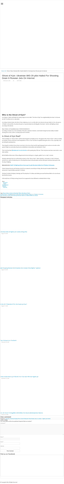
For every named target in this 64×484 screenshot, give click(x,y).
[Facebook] (30, 481)
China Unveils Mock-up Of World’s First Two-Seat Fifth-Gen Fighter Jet (19, 376)
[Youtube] (33, 481)
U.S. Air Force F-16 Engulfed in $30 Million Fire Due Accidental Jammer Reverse (21, 413)
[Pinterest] (32, 481)
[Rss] (29, 481)
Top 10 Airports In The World (8, 340)
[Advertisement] (32, 56)
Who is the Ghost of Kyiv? (24, 193)
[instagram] (34, 481)
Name (2, 437)
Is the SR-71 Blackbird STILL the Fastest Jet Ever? (13, 304)
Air (5, 71)
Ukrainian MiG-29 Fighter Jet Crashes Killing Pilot (13, 231)
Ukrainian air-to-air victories (19, 150)
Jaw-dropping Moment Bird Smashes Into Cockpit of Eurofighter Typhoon (20, 268)
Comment (3, 423)
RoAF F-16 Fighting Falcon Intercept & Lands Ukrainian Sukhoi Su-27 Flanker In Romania (32, 165)
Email (2, 441)
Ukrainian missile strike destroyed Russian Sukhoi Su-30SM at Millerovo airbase (19, 195)
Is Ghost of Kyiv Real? (14, 193)
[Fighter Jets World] (32, 22)
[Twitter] (31, 481)
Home (2, 71)
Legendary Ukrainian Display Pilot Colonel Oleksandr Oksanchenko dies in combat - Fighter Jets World (27, 418)
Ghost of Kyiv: (6, 193)
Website (2, 446)
